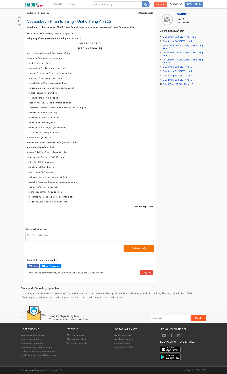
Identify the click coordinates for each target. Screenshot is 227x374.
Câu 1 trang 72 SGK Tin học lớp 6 (179, 37)
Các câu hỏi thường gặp (32, 335)
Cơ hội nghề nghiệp (76, 339)
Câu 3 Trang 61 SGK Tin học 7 (178, 84)
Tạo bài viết (195, 4)
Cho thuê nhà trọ (113, 297)
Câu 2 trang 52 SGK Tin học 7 (177, 80)
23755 (179, 22)
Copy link (146, 272)
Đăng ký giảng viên (123, 335)
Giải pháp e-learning (123, 339)
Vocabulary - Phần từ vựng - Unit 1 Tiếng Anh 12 (183, 54)
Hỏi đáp (71, 4)
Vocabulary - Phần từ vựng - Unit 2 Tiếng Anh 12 (183, 61)
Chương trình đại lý (123, 343)
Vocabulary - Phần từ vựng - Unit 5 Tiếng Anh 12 (183, 46)
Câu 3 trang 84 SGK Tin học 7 (177, 75)
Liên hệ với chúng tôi (77, 343)
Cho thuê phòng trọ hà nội (34, 297)
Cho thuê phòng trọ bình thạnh (65, 297)
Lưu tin (34, 266)
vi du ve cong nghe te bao (98, 293)
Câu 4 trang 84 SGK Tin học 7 (177, 41)
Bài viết (58, 4)
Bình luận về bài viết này (36, 229)
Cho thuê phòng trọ (92, 297)
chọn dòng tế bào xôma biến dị (37, 293)
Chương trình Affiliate (124, 347)
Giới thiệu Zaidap (75, 335)
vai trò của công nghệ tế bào (69, 293)
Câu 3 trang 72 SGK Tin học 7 (177, 71)
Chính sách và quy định (32, 343)
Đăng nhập (176, 4)
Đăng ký (161, 4)
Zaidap (190, 293)
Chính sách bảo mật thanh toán (36, 347)
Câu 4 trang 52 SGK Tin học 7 (177, 67)
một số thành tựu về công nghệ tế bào (132, 293)
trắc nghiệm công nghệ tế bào (169, 293)
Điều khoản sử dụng (31, 339)
